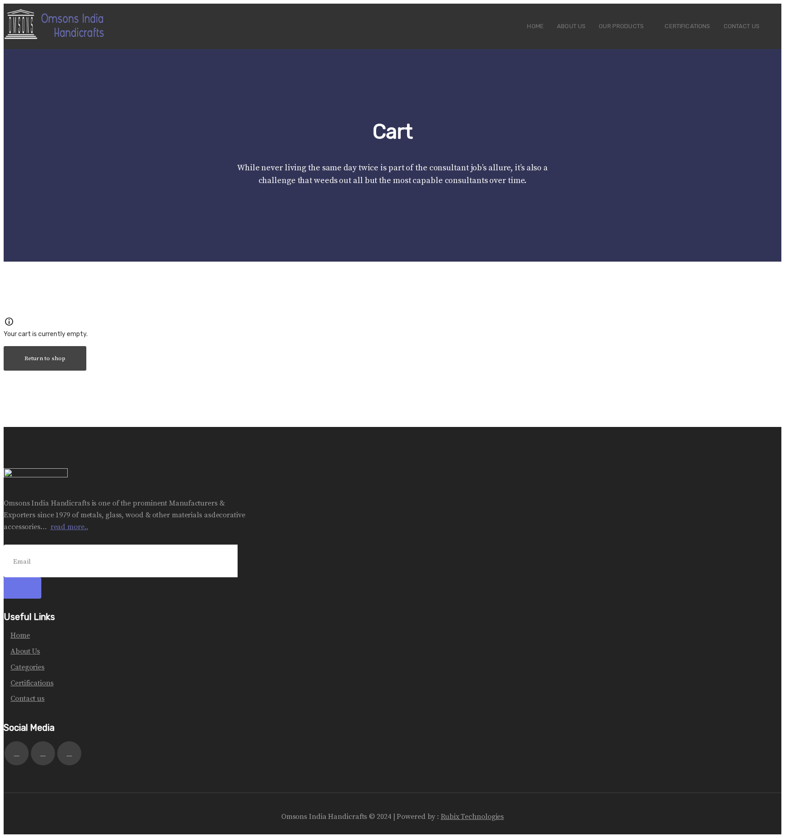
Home (20, 635)
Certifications (32, 683)
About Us (25, 651)
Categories (27, 667)
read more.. (69, 526)
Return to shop (45, 358)
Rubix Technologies (472, 816)
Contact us (27, 698)
